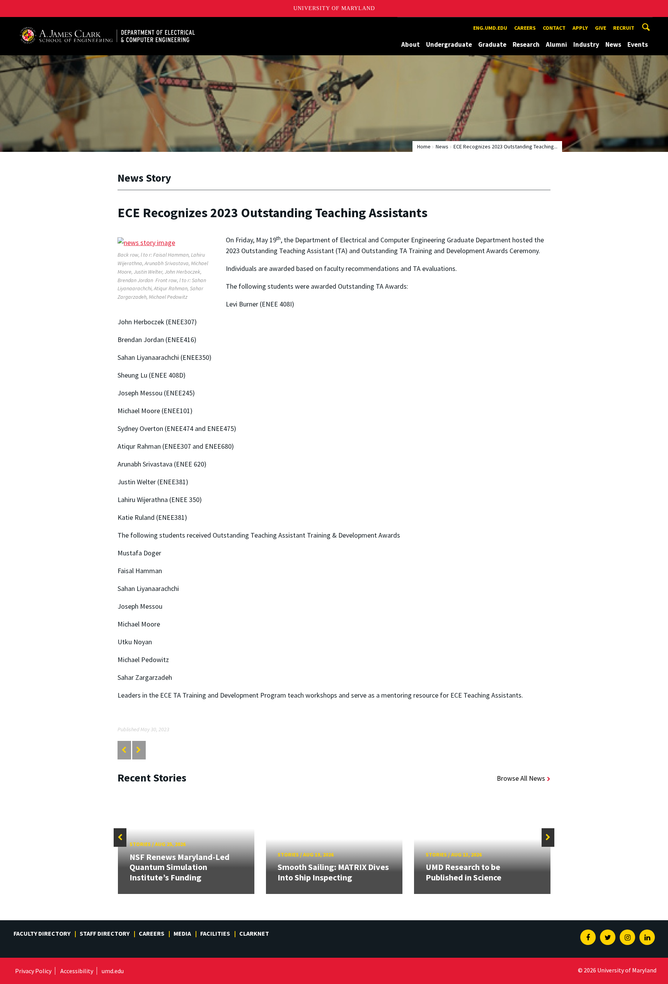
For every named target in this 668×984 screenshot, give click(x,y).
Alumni (556, 44)
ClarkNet (254, 933)
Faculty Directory (42, 933)
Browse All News (521, 778)
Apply (580, 27)
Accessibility (76, 971)
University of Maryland (334, 8)
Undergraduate (449, 44)
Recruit (623, 27)
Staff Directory (105, 933)
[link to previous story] (123, 750)
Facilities (215, 933)
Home (424, 146)
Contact (554, 27)
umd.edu (113, 971)
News (613, 44)
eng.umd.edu (490, 27)
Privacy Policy (33, 971)
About (410, 44)
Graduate (492, 44)
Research (526, 44)
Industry (586, 44)
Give (600, 27)
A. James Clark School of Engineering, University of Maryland (107, 24)
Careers (525, 27)
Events (637, 44)
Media (182, 933)
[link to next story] (138, 750)
